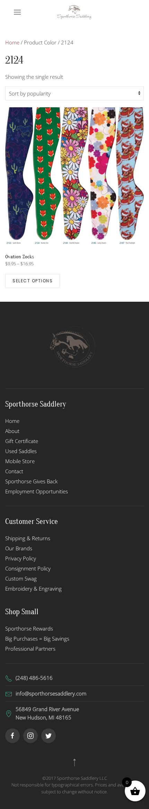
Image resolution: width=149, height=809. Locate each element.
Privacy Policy (20, 558)
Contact (14, 471)
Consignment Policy (28, 568)
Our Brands (18, 548)
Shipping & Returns (27, 538)
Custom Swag (21, 578)
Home (12, 42)
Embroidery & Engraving (33, 588)
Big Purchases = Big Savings (37, 638)
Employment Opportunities (36, 491)
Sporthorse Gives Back (31, 481)
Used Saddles (21, 451)
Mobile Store (20, 461)
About (12, 430)
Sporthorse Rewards (29, 628)
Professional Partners (30, 648)
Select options (32, 281)
